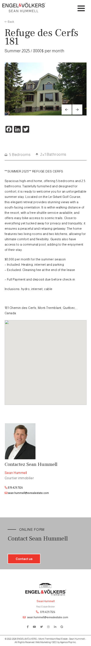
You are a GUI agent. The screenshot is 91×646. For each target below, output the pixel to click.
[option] (46, 89)
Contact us (24, 559)
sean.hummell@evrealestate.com (28, 493)
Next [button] (77, 109)
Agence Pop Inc (68, 642)
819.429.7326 (15, 487)
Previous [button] (67, 109)
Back (10, 21)
